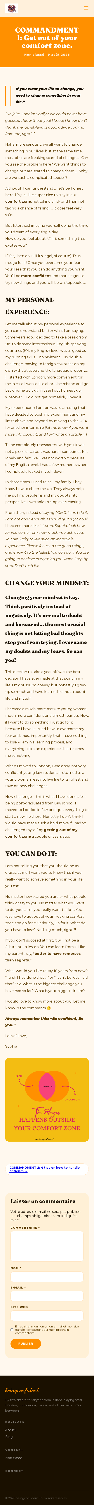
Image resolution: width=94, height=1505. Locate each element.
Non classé (13, 1458)
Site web (19, 1307)
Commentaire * (25, 1227)
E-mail (18, 1287)
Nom (15, 1268)
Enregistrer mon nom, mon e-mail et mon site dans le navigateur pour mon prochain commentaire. (47, 1330)
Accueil (10, 1430)
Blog (9, 1437)
